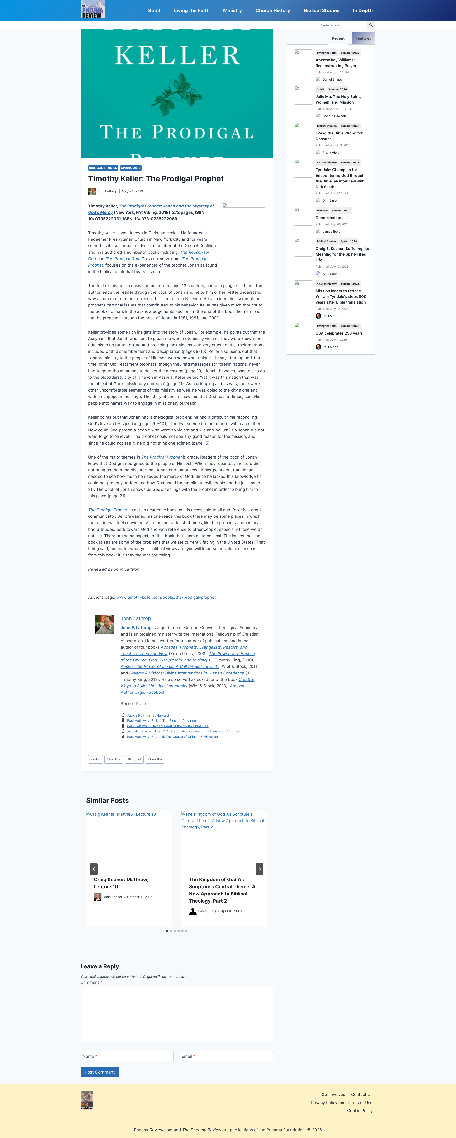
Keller (95, 759)
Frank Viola (331, 152)
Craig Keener (112, 897)
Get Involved (334, 1094)
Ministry (232, 10)
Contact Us (362, 1094)
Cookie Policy (360, 1110)
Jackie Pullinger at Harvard (148, 715)
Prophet (134, 759)
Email (188, 1056)
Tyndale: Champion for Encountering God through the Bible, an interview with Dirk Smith (340, 178)
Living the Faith (191, 10)
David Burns (207, 911)
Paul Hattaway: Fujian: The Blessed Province (161, 720)
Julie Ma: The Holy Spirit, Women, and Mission (338, 99)
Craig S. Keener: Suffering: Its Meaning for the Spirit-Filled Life (342, 254)
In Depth (363, 10)
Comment (91, 982)
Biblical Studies (321, 10)
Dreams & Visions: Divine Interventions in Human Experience (186, 673)
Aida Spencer (332, 274)
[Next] (259, 869)
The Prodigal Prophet (161, 457)
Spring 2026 (349, 241)
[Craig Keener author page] (97, 897)
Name (90, 1056)
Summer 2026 (350, 52)
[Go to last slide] (94, 869)
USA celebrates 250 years (339, 333)
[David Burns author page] (193, 911)
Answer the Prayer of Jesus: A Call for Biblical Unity (170, 666)
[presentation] (129, 839)
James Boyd (332, 231)
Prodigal (114, 759)
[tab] (167, 931)
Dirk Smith (330, 200)
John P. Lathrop (136, 627)
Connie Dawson (334, 116)
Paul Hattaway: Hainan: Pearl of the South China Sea (168, 726)
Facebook (156, 692)
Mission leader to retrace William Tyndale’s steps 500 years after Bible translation (341, 296)
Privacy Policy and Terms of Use (342, 1102)
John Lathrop (107, 191)
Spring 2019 (131, 168)
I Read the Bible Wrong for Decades (339, 136)
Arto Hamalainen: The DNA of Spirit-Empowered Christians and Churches (183, 731)
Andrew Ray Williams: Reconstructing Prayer (336, 62)
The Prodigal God (122, 258)
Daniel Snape (332, 79)
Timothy (154, 759)
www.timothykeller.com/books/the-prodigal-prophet (166, 597)
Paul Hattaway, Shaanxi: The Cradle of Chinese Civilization (172, 737)
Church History (273, 10)
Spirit (154, 10)
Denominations (329, 217)
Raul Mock (330, 316)
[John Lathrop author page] (92, 191)
